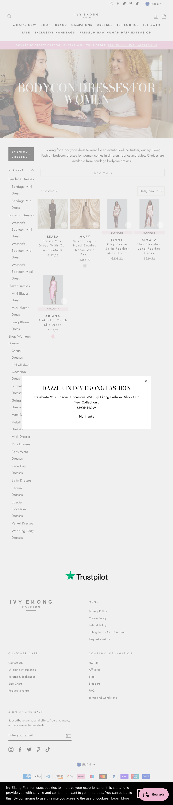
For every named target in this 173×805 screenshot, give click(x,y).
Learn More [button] (120, 798)
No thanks (86, 416)
